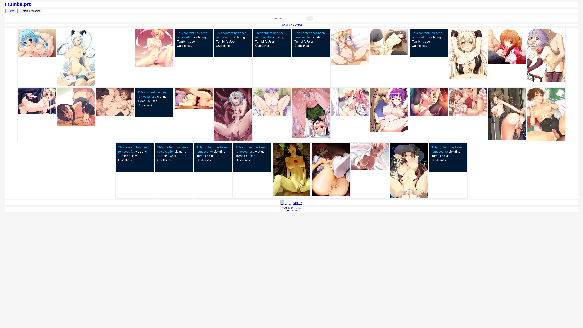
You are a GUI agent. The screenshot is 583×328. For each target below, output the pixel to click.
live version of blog (291, 25)
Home (11, 11)
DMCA (290, 208)
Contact (298, 208)
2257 (283, 208)
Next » (297, 203)
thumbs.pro (18, 4)
